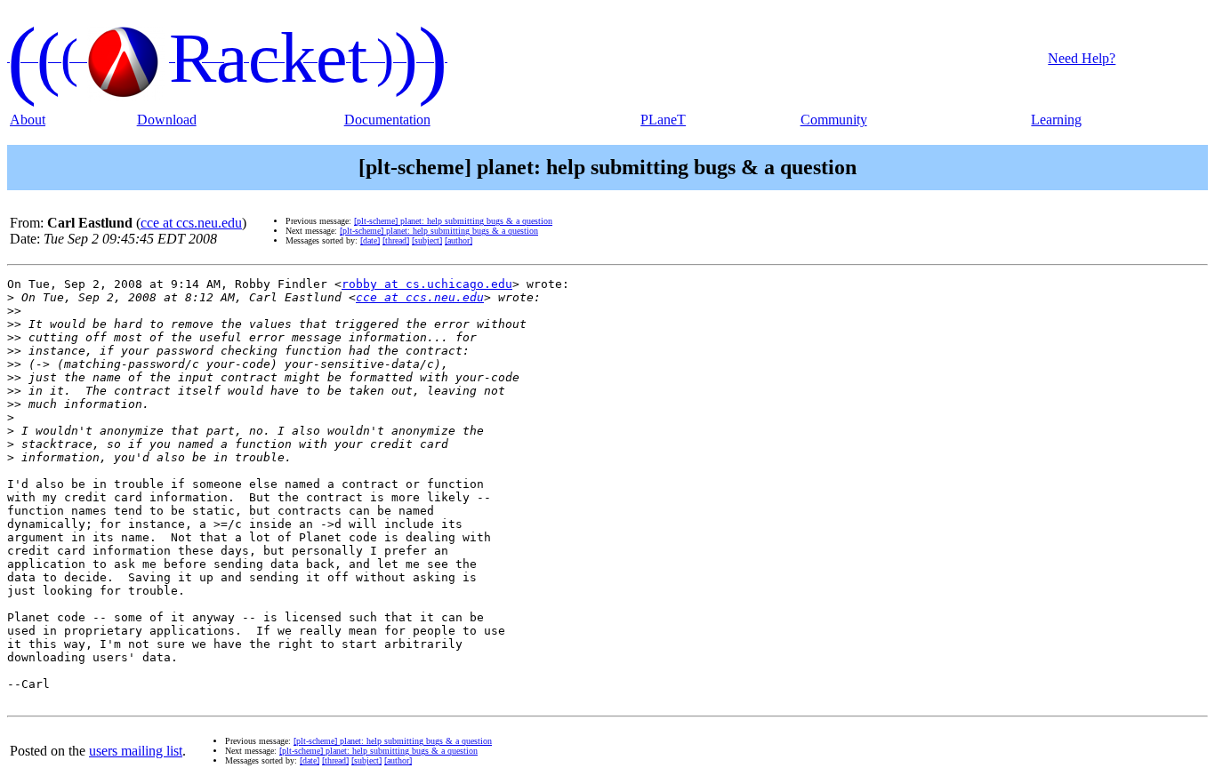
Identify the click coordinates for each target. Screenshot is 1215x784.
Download (167, 119)
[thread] (395, 240)
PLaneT (663, 119)
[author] (458, 240)
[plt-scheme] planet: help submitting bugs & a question (453, 221)
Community (834, 119)
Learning (1056, 119)
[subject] (427, 240)
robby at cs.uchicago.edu (427, 284)
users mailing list (135, 750)
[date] (370, 240)
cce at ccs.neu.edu (191, 222)
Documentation (387, 119)
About (27, 119)
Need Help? (1081, 58)
